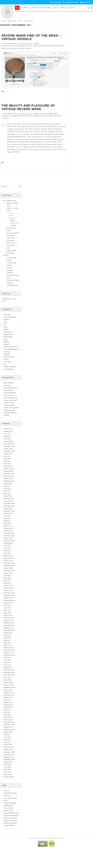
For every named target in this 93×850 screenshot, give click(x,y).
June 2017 (7, 638)
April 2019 (7, 583)
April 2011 (7, 715)
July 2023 (7, 456)
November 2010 (9, 725)
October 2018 (8, 598)
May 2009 (7, 769)
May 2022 (7, 491)
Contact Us (7, 795)
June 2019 (7, 578)
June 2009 (7, 767)
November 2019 (9, 565)
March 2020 (8, 555)
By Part (6, 255)
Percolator (10, 253)
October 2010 (8, 727)
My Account (86, 2)
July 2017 (7, 635)
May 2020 (7, 551)
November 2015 (9, 672)
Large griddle (11, 250)
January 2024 (8, 441)
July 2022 (7, 486)
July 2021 (7, 516)
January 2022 (8, 501)
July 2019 (7, 575)
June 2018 (7, 608)
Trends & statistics (10, 367)
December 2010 (9, 722)
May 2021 (7, 521)
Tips (5, 364)
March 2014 (8, 680)
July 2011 (7, 710)
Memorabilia (53, 113)
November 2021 (9, 506)
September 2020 (9, 541)
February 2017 (9, 647)
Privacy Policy (8, 808)
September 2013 (9, 687)
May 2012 (7, 700)
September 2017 (9, 630)
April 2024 (7, 439)
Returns (6, 344)
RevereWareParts (10, 43)
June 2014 (7, 677)
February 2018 (9, 618)
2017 (21, 21)
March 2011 (8, 717)
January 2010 (8, 749)
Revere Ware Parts (9, 21)
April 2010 (7, 742)
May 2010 (7, 739)
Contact (71, 8)
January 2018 (8, 620)
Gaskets (9, 268)
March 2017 (8, 645)
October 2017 (8, 628)
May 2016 (7, 662)
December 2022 (9, 473)
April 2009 (7, 772)
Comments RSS (72, 2)
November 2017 (9, 625)
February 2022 (9, 498)
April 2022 (7, 493)
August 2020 (8, 543)
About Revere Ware (10, 793)
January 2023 (8, 471)
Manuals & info (9, 334)
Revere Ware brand (10, 347)
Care (5, 322)
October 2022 (8, 478)
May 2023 (7, 461)
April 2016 (7, 665)
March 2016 (8, 667)
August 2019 (8, 573)
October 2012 (8, 697)
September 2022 (9, 481)
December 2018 (9, 593)
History (34, 8)
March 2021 (8, 526)
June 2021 (7, 518)
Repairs (6, 342)
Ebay (37, 43)
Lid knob (10, 273)
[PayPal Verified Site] (51, 843)
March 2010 (8, 744)
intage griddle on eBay (23, 46)
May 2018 (7, 610)
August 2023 (8, 454)
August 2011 (8, 707)
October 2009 (8, 757)
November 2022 (9, 476)
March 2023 (8, 466)
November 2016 (9, 650)
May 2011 (7, 712)
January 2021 (8, 531)
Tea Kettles (11, 235)
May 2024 (7, 436)
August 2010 (8, 732)
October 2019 (8, 568)
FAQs (5, 800)
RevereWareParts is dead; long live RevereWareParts (11, 390)
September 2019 (9, 570)
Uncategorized (9, 369)
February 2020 (9, 558)
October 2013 (8, 685)
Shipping (7, 354)
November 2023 (9, 446)
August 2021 (8, 513)
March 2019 (8, 585)
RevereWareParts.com (11, 349)
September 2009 (9, 759)
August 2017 (8, 633)
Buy (17, 8)
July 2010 (7, 735)
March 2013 (8, 690)
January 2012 (8, 702)
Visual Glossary (9, 825)
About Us (7, 790)
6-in (11, 213)
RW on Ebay (46, 8)
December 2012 (9, 695)
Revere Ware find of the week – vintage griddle (31, 37)
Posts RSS (57, 2)
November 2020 (9, 536)
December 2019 (9, 563)
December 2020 (9, 533)
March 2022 (8, 496)
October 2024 (8, 429)
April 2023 (7, 463)
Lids (8, 248)
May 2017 (7, 640)
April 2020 (7, 553)
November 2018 (9, 595)
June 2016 (7, 660)
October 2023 (8, 449)
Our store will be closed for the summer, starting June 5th (11, 407)
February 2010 (9, 747)
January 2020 (8, 560)
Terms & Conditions (10, 818)
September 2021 (9, 511)
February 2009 (9, 777)
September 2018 (9, 600)
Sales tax (7, 352)
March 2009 (8, 774)
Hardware (10, 270)
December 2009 (9, 752)
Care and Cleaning (10, 798)
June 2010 (7, 737)
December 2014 (9, 675)
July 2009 (7, 764)
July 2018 (7, 605)
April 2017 (7, 643)
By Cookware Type (10, 201)
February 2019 (9, 588)
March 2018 (8, 615)
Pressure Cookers (13, 233)
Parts (5, 339)
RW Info (24, 8)
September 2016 (9, 655)
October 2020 (8, 538)
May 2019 (7, 580)
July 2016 (7, 657)
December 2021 (9, 503)
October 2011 (8, 705)
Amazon (6, 319)
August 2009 (8, 762)
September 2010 (9, 730)
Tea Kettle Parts (12, 285)
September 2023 (9, 451)
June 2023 (7, 459)
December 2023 (9, 444)
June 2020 (7, 548)
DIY (5, 324)
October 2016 (8, 652)
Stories (6, 359)
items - (91, 7)
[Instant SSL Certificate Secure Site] (43, 843)
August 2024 (8, 431)
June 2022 (7, 488)
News (63, 8)
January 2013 (8, 692)
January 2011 (8, 720)
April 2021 (7, 523)
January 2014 (8, 682)
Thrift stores (8, 362)
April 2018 (7, 613)
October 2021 (8, 508)
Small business (9, 357)
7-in (11, 215)
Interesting (44, 113)
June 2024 (7, 434)
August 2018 (8, 603)
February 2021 (9, 528)
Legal (55, 8)
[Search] (20, 186)
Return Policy (8, 810)
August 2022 (8, 483)
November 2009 (9, 754)
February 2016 (9, 670)
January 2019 (8, 590)
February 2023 (9, 468)
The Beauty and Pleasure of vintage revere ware (28, 107)
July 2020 (7, 546)
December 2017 (9, 623)
